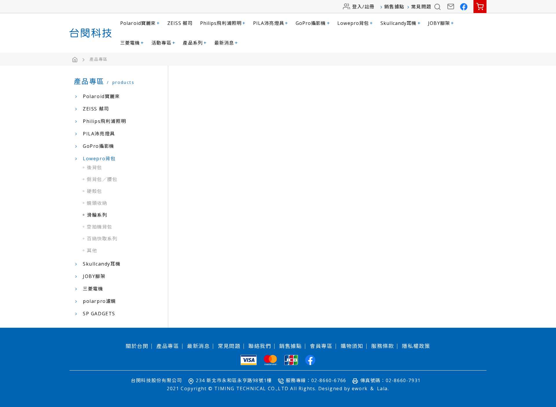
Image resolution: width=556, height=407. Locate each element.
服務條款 (382, 345)
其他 (92, 250)
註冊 (370, 6)
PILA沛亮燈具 (270, 23)
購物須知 (352, 345)
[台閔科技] (90, 33)
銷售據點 (394, 6)
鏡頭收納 (97, 203)
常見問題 (421, 6)
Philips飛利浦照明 (223, 23)
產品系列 (195, 43)
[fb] (310, 360)
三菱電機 (132, 43)
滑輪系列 (97, 215)
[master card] (270, 360)
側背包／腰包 (102, 179)
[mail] (451, 6)
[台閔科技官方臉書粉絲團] (464, 6)
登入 (357, 6)
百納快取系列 (102, 238)
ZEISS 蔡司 (180, 23)
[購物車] (480, 6)
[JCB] (291, 360)
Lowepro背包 (355, 23)
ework (360, 388)
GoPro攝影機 (313, 23)
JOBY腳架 (441, 23)
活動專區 (163, 43)
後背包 (94, 167)
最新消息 (226, 43)
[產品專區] (98, 59)
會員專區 (321, 345)
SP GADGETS (99, 313)
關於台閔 (137, 345)
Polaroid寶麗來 (140, 23)
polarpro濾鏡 (99, 301)
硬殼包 (94, 191)
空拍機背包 (99, 227)
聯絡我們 (259, 345)
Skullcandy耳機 (401, 23)
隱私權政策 (416, 345)
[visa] (249, 360)
